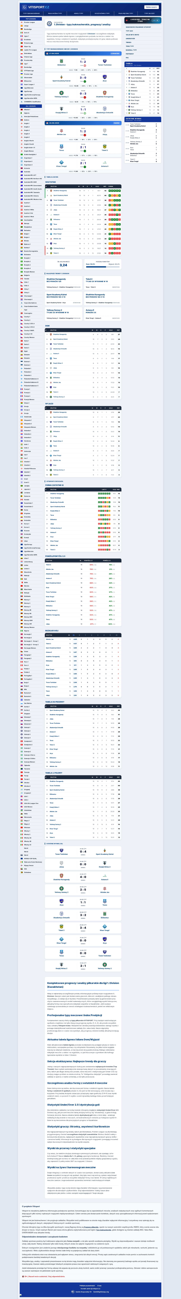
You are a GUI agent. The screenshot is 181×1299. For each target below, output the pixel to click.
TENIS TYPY (130, 46)
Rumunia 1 (27, 693)
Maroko (26, 586)
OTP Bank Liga (29, 70)
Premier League (29, 22)
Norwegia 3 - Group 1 (31, 641)
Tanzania (27, 769)
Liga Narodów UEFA (30, 98)
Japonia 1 (27, 489)
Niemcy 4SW (28, 620)
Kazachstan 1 (28, 503)
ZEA (25, 869)
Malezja (26, 575)
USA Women (28, 807)
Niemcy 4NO (28, 617)
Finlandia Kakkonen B (31, 382)
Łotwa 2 (26, 568)
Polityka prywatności (87, 1286)
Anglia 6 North (29, 141)
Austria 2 (27, 206)
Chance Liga (28, 57)
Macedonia (27, 572)
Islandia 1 (27, 472)
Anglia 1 (26, 123)
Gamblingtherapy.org (101, 1292)
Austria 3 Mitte (29, 210)
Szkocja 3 (27, 734)
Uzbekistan (28, 810)
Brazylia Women (29, 272)
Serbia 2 (27, 710)
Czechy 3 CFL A (29, 323)
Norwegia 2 (28, 638)
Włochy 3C (27, 845)
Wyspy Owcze (28, 865)
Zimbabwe (27, 872)
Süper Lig (27, 46)
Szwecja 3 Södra (29, 758)
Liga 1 (26, 64)
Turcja (26, 776)
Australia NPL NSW (30, 182)
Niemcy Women (29, 627)
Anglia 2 (27, 127)
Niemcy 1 (27, 600)
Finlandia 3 (27, 375)
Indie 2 (26, 448)
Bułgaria (27, 275)
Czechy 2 (27, 320)
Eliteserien (27, 81)
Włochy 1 (27, 831)
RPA (25, 689)
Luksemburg (28, 562)
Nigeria (26, 631)
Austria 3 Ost (28, 213)
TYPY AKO (129, 31)
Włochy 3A (27, 838)
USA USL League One (31, 803)
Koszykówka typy (102, 13)
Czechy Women (29, 337)
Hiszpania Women (30, 427)
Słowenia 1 (27, 724)
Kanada (26, 499)
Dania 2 (26, 344)
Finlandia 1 (27, 368)
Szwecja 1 (27, 748)
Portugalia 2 (28, 679)
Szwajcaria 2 (28, 745)
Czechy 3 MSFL (29, 330)
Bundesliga (28, 29)
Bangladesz (28, 227)
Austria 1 (27, 203)
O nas (99, 1286)
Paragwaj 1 (27, 655)
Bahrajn (26, 223)
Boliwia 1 (27, 248)
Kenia (26, 510)
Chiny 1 (26, 289)
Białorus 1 (27, 244)
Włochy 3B (27, 841)
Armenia (27, 168)
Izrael (26, 479)
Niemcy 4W (28, 624)
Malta (26, 582)
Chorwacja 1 (28, 296)
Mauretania (28, 589)
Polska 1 (26, 669)
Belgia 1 (26, 234)
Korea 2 (26, 527)
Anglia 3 (27, 130)
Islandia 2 (27, 475)
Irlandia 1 (27, 462)
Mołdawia (27, 596)
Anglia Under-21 (29, 147)
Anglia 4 (27, 134)
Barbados (27, 230)
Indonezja (27, 451)
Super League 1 (29, 84)
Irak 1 (26, 455)
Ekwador (27, 355)
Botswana (27, 254)
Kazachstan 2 (28, 506)
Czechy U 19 (28, 334)
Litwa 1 (26, 558)
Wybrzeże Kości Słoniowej (33, 862)
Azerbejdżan (28, 220)
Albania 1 (27, 109)
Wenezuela (28, 817)
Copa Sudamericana (30, 306)
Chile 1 (26, 282)
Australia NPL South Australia (33, 189)
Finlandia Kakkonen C (31, 386)
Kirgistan (27, 513)
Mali (25, 579)
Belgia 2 (26, 237)
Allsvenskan (28, 77)
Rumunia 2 (27, 696)
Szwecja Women (29, 762)
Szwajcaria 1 (28, 741)
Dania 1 (26, 341)
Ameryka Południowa (31, 116)
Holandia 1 (27, 430)
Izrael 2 (26, 482)
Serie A (26, 33)
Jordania (27, 493)
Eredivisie (27, 39)
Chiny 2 (26, 292)
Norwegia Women (30, 648)
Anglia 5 (27, 137)
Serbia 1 (26, 707)
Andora (26, 120)
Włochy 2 (27, 834)
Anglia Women (29, 151)
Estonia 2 (27, 365)
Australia (27, 172)
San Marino (28, 703)
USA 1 (26, 796)
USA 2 (26, 800)
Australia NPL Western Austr (33, 199)
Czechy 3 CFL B (29, 327)
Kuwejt (26, 537)
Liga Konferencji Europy (32, 95)
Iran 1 (26, 458)
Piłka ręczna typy (126, 13)
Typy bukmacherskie (31, 13)
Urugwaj (27, 789)
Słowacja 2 (27, 720)
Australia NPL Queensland (32, 185)
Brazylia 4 (27, 268)
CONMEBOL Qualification (32, 102)
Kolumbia (27, 517)
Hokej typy (78, 13)
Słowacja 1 (27, 717)
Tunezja (26, 772)
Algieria (26, 113)
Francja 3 (27, 396)
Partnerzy (130, 54)
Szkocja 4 (27, 738)
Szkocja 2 (27, 731)
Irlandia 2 (27, 465)
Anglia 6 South (29, 144)
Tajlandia (27, 765)
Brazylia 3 (27, 265)
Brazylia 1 (27, 258)
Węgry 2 (27, 824)
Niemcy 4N (27, 613)
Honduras (27, 441)
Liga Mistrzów (28, 88)
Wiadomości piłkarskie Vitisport (138, 27)
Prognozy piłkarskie (91, 1227)
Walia (26, 814)
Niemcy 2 (27, 603)
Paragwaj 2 (27, 658)
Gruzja (26, 413)
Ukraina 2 (27, 786)
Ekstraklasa (28, 53)
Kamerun (27, 496)
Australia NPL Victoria (31, 196)
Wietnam (27, 827)
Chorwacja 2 (28, 299)
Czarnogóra (28, 313)
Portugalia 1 (28, 675)
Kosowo (27, 531)
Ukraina (26, 782)
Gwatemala (27, 417)
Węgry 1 (26, 820)
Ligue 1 (26, 36)
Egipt (26, 351)
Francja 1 (27, 389)
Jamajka (26, 486)
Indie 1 (26, 444)
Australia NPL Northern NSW (33, 178)
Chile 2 (26, 285)
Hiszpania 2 (28, 424)
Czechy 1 (27, 317)
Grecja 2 (27, 410)
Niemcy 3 (27, 606)
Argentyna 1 (28, 158)
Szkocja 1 (27, 727)
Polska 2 (27, 672)
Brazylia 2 (27, 261)
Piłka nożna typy (55, 13)
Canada (26, 279)
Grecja (26, 406)
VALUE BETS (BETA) (132, 35)
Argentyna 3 (28, 165)
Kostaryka (27, 534)
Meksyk (26, 593)
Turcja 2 (26, 779)
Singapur (27, 713)
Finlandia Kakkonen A (31, 379)
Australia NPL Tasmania (32, 192)
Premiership (28, 60)
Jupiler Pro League (30, 50)
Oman (26, 651)
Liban (26, 541)
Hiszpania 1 (28, 420)
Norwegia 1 (28, 634)
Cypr (25, 310)
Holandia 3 (27, 437)
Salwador (27, 700)
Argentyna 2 (28, 161)
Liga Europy (28, 91)
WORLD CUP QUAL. (30, 858)
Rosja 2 (26, 686)
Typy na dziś (149, 13)
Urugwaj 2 (27, 793)
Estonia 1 (27, 361)
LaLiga (26, 26)
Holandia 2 (27, 434)
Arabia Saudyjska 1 (30, 154)
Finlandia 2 (27, 372)
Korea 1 (26, 524)
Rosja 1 (26, 682)
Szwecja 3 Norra (29, 755)
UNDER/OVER (130, 38)
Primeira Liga (28, 43)
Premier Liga (28, 74)
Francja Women (29, 399)
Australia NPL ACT (30, 175)
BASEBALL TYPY (131, 50)
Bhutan (26, 241)
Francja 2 (27, 392)
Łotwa (26, 565)
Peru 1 (26, 662)
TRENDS (128, 42)
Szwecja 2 (27, 751)
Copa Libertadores (30, 303)
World (26, 848)
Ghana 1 (26, 403)
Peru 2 (26, 665)
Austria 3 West (29, 216)
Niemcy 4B (27, 610)
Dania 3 (26, 348)
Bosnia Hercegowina (31, 251)
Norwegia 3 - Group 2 (31, 644)
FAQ (127, 58)
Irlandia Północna (30, 468)
